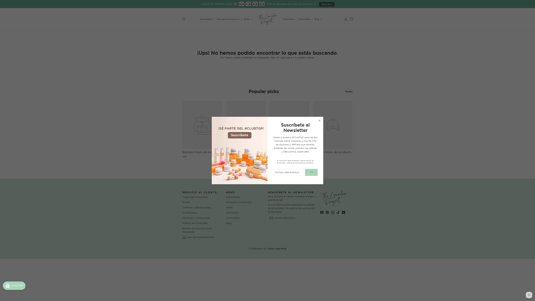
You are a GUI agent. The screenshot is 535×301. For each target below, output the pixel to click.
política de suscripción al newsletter (300, 163)
